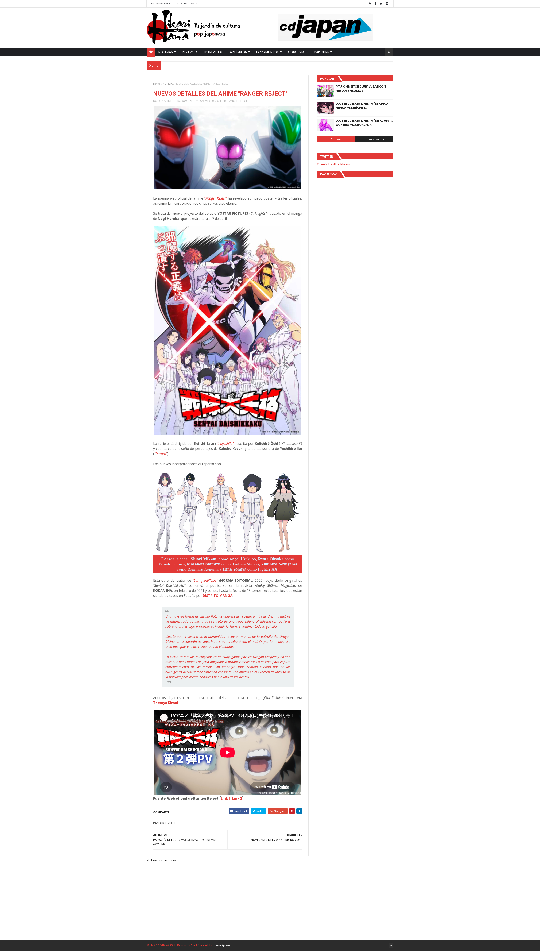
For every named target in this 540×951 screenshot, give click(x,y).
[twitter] (381, 3)
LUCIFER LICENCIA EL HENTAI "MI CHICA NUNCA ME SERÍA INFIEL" (362, 105)
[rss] (369, 3)
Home (157, 83)
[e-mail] (387, 3)
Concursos (298, 52)
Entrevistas (213, 52)
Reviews (188, 52)
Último (336, 139)
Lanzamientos (267, 52)
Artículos (238, 52)
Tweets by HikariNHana (333, 164)
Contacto (180, 3)
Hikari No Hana (160, 3)
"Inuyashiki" (225, 443)
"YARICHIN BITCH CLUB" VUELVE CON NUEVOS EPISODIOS (361, 88)
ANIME (168, 101)
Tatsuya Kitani (165, 702)
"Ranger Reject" (215, 198)
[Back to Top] (391, 945)
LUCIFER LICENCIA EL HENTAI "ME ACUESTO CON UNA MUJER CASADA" (364, 123)
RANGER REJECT (237, 101)
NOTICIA (168, 83)
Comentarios (374, 139)
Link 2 (237, 798)
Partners (321, 52)
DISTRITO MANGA (217, 595)
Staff (194, 3)
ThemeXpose (221, 945)
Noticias (165, 52)
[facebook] (375, 3)
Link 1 (225, 798)
